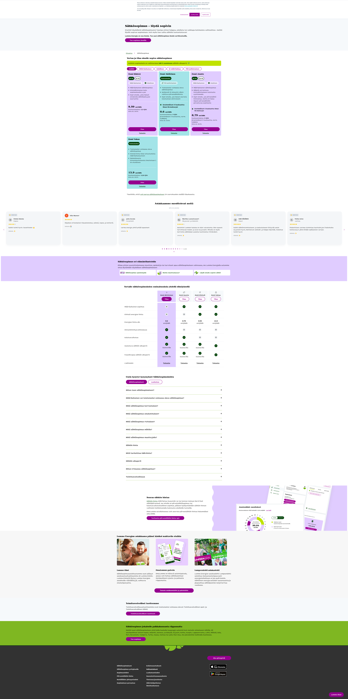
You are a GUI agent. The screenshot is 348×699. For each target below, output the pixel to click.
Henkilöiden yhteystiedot (127, 679)
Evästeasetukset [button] (184, 14)
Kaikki (131, 69)
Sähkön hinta (152, 501)
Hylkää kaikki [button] (205, 14)
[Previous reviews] (4, 229)
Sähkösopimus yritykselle (128, 669)
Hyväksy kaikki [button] (194, 14)
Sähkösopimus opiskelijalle (136, 273)
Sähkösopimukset (136, 382)
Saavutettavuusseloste (156, 676)
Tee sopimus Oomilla (138, 40)
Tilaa (142, 129)
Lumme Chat (336, 694)
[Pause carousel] (174, 251)
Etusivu (129, 53)
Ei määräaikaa (175, 69)
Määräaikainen (145, 69)
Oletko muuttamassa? (171, 273)
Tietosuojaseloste (154, 679)
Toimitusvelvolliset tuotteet (143, 613)
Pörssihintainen (192, 69)
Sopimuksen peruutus (126, 683)
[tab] (162, 249)
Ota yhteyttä (219, 658)
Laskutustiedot (153, 672)
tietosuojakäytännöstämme (191, 6)
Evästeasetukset (153, 665)
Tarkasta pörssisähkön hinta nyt (165, 518)
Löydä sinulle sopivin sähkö (210, 273)
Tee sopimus (136, 639)
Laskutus (155, 382)
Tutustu (142, 133)
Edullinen (160, 69)
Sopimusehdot (123, 672)
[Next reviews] (344, 229)
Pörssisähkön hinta (125, 676)
